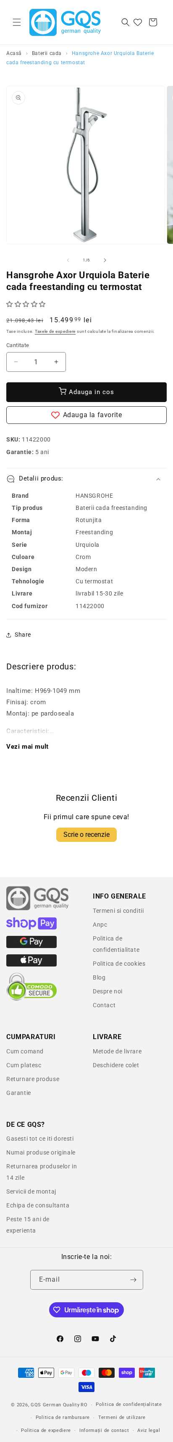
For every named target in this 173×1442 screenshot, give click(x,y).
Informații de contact (104, 1430)
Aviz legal (148, 1430)
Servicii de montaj (31, 1191)
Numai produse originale (41, 1152)
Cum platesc (24, 1065)
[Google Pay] (31, 946)
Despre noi (108, 991)
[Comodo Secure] (31, 998)
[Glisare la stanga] (68, 260)
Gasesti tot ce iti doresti (40, 1138)
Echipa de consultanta (38, 1205)
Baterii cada (47, 53)
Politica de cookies (119, 963)
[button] (17, 22)
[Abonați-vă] (133, 1280)
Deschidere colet (116, 1065)
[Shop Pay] (31, 927)
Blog (99, 977)
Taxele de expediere (55, 331)
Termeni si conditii (118, 910)
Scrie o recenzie (86, 835)
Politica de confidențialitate (129, 1404)
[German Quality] (37, 909)
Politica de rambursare (63, 1417)
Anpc (100, 924)
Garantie (18, 1092)
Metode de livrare (117, 1051)
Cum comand (25, 1051)
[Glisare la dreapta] (105, 260)
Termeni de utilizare (122, 1417)
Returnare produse (32, 1079)
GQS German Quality (55, 1405)
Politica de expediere (46, 1430)
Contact (104, 1005)
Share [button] (23, 634)
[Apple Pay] (31, 964)
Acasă (14, 53)
